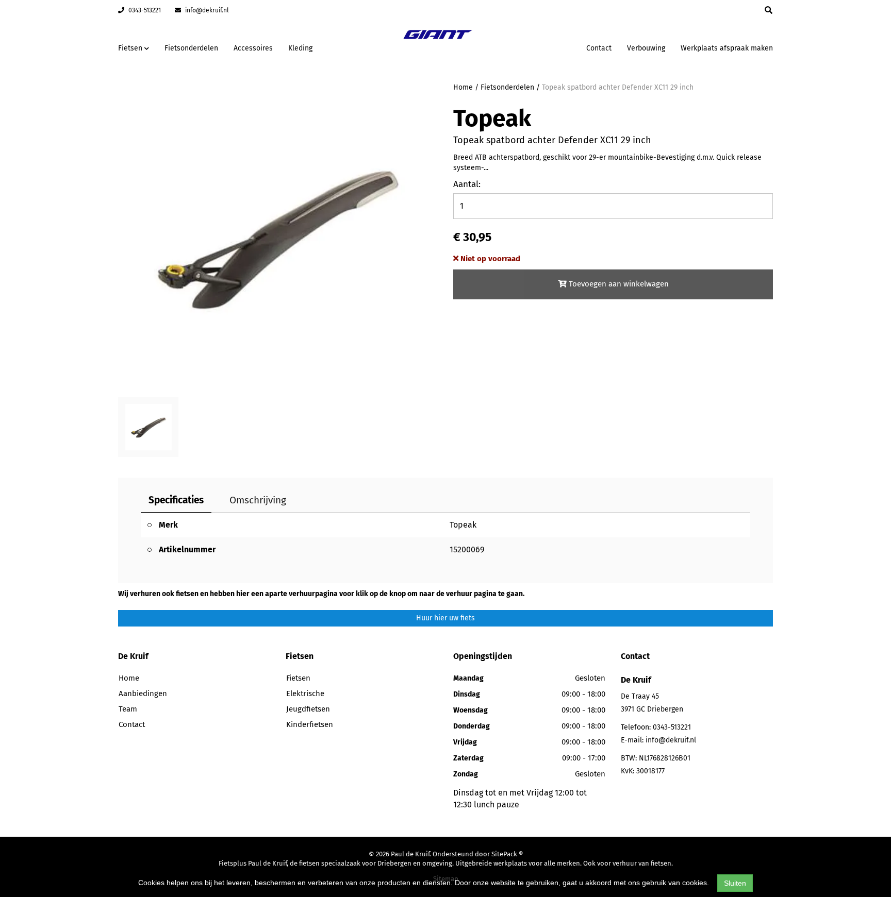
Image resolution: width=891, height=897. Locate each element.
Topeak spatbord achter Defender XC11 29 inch (618, 87)
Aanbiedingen (545, 46)
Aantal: (467, 184)
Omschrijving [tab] (257, 500)
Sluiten (735, 883)
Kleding (300, 48)
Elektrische (305, 693)
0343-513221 (144, 10)
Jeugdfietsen (308, 709)
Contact (599, 48)
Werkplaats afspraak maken (727, 48)
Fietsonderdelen (191, 48)
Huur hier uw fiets (445, 618)
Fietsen (298, 678)
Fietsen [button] (131, 48)
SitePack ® (507, 854)
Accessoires (253, 48)
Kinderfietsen (309, 724)
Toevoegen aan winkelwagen (618, 284)
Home (463, 87)
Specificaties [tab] (176, 500)
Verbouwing (646, 48)
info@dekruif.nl (206, 10)
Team (128, 709)
